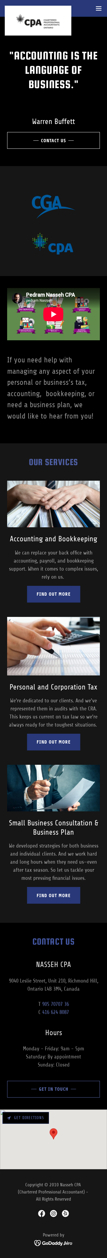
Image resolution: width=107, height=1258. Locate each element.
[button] (99, 8)
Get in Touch (53, 1089)
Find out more (54, 594)
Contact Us (53, 140)
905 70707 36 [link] (55, 1004)
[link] (38, 8)
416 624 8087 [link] (55, 1012)
